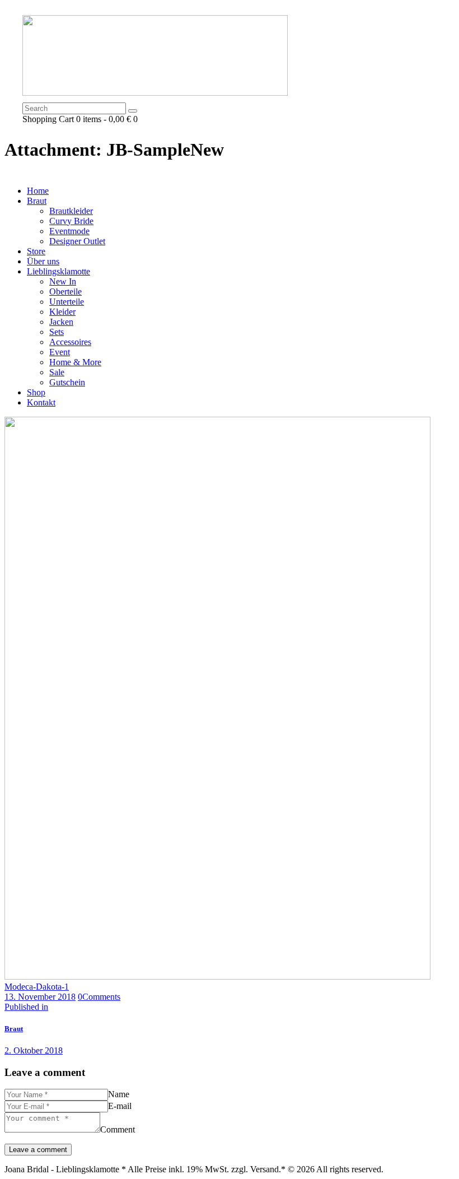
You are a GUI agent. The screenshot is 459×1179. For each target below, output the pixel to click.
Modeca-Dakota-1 (36, 986)
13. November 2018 (40, 996)
